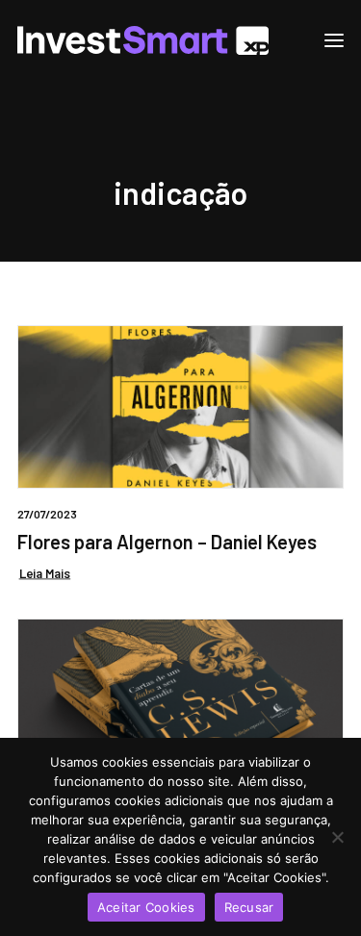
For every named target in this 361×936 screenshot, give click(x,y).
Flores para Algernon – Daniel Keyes (167, 541)
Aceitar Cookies (146, 907)
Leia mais (45, 573)
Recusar (249, 907)
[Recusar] (337, 837)
